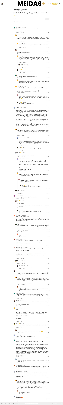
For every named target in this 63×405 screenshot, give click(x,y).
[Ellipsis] (49, 27)
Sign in (60, 3)
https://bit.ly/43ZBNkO (35, 110)
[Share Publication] (51, 4)
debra (17, 270)
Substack (53, 403)
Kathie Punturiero (20, 74)
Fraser (21, 64)
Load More (15, 400)
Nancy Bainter (18, 215)
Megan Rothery (18, 247)
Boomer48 (17, 300)
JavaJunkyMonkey (19, 239)
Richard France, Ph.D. (19, 293)
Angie (17, 195)
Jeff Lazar (17, 323)
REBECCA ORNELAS (19, 371)
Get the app (35, 403)
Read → (15, 15)
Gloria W (20, 94)
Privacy (12, 403)
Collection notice (17, 403)
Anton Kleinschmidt (20, 358)
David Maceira (18, 365)
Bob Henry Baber (19, 307)
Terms (14, 403)
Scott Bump (21, 43)
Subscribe (55, 3)
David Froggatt (18, 340)
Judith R (17, 396)
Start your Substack (29, 403)
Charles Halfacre (18, 27)
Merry (18, 34)
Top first (47, 18)
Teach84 (18, 152)
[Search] (49, 4)
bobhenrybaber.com (19, 319)
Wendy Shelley (18, 335)
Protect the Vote (18, 107)
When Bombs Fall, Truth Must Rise (20, 9)
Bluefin (18, 49)
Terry (18, 200)
